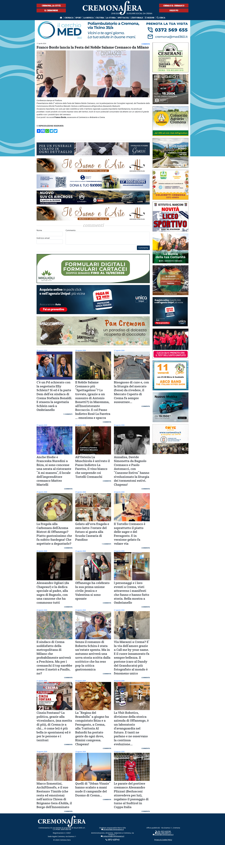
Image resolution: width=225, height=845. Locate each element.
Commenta (143, 247)
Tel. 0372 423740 (164, 831)
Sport (78, 17)
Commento (71, 230)
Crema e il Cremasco (173, 5)
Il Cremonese (51, 10)
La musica (88, 17)
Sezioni (151, 17)
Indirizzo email (43, 238)
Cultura (100, 17)
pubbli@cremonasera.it (163, 834)
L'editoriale (137, 17)
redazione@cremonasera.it (113, 836)
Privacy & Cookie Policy (163, 840)
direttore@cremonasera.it (113, 829)
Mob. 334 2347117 (163, 833)
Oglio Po (173, 10)
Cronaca (68, 17)
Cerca (162, 17)
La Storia (111, 17)
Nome (39, 230)
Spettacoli (123, 17)
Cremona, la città (51, 5)
